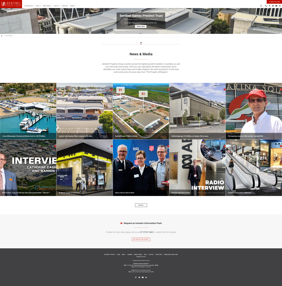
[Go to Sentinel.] (1, 36)
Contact (56, 5)
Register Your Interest (142, 239)
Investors (65, 5)
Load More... (141, 205)
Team (118, 254)
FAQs (145, 254)
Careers (72, 5)
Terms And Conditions (171, 254)
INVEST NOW (141, 28)
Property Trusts (109, 254)
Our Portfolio (29, 5)
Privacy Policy (141, 256)
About (38, 5)
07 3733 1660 (146, 232)
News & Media (46, 5)
